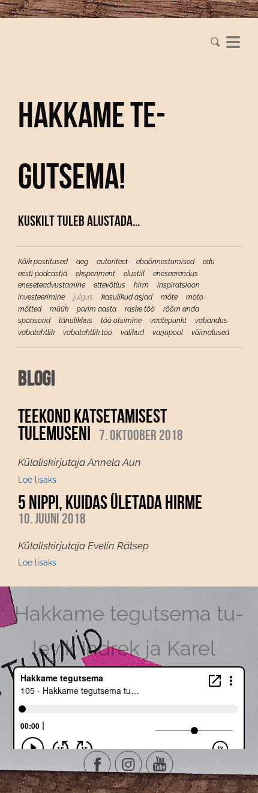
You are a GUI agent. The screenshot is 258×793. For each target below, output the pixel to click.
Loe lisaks (37, 479)
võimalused (210, 332)
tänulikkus (75, 320)
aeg (82, 262)
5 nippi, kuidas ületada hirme (110, 502)
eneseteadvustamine (51, 285)
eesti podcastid (42, 274)
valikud (132, 332)
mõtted (29, 309)
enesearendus (175, 274)
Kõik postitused (43, 262)
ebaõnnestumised (165, 262)
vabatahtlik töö (87, 332)
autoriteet (112, 262)
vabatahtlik (36, 332)
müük (59, 309)
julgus (83, 297)
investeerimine (41, 297)
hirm (141, 285)
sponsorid (34, 320)
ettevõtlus (109, 285)
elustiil (134, 274)
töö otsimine (121, 320)
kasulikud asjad (126, 297)
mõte (169, 297)
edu (209, 262)
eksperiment (95, 274)
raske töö (140, 309)
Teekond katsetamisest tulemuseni (92, 424)
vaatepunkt (168, 320)
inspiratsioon (178, 285)
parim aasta (96, 309)
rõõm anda (181, 309)
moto (194, 297)
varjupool (167, 332)
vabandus (211, 320)
